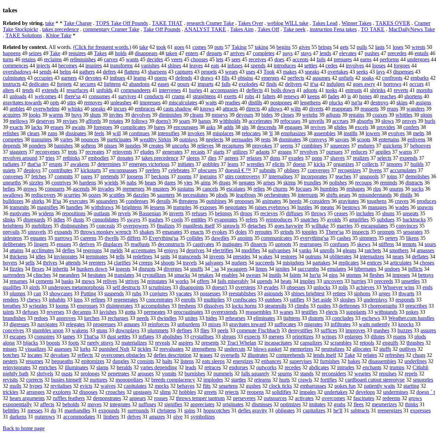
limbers (111, 417)
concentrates (159, 300)
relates (370, 355)
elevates (347, 53)
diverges (173, 269)
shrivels (45, 373)
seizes (35, 53)
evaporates (225, 219)
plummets (157, 330)
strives (132, 281)
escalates (235, 189)
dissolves (214, 306)
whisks (75, 109)
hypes (35, 386)
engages (293, 127)
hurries (358, 281)
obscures (207, 170)
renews (291, 96)
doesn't (219, 287)
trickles (10, 392)
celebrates (179, 170)
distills (255, 102)
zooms (184, 176)
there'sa (72, 96)
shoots (168, 263)
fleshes (376, 275)
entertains (389, 139)
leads (190, 367)
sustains (185, 189)
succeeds (264, 263)
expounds (108, 410)
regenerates (126, 300)
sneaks (312, 72)
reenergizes (390, 410)
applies (383, 152)
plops (426, 115)
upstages (142, 392)
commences (15, 65)
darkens (18, 417)
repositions (73, 213)
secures (88, 84)
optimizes (290, 404)
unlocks (321, 287)
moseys (220, 115)
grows (30, 189)
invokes (196, 133)
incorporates (314, 176)
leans (232, 164)
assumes (321, 78)
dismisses (262, 404)
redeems (391, 398)
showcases (60, 293)
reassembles (258, 312)
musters (161, 189)
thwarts (406, 293)
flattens (132, 72)
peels (222, 330)
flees (359, 404)
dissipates (76, 133)
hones (365, 96)
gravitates (348, 201)
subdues (385, 219)
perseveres (244, 398)
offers (203, 281)
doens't (163, 121)
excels (361, 127)
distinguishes (74, 226)
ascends (81, 189)
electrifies (223, 250)
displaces (112, 244)
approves (66, 318)
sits (245, 127)
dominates (290, 139)
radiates (11, 164)
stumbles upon (47, 330)
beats (286, 281)
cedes (331, 65)
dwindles (167, 318)
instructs (12, 84)
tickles (144, 349)
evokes (219, 232)
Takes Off (268, 29)
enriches (48, 367)
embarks (420, 78)
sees (236, 59)
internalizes (372, 256)
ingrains (208, 176)
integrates (120, 404)
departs (214, 53)
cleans (196, 115)
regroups (92, 250)
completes (263, 53)
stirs (71, 102)
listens (187, 361)
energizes (243, 361)
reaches (388, 96)
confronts (392, 78)
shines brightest (307, 293)
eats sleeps (213, 361)
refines (98, 300)
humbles (329, 189)
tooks (331, 90)
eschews (371, 318)
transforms (121, 65)
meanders (69, 275)
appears (137, 398)
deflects (254, 90)
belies (9, 189)
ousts (66, 373)
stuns (101, 330)
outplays (188, 139)
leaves (196, 65)
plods (222, 195)
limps (261, 269)
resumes (34, 361)
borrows (392, 84)
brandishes (14, 318)
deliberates (14, 244)
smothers (398, 250)
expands (63, 232)
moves (94, 404)
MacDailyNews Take (412, 29)
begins (283, 47)
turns (8, 59)
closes (287, 115)
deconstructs (171, 244)
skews (363, 244)
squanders (107, 201)
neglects (214, 139)
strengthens (204, 349)
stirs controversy (242, 176)
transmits (19, 207)
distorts (316, 318)
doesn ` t (425, 392)
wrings (329, 336)
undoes (392, 269)
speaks (98, 109)
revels (124, 213)
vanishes (150, 65)
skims (289, 182)
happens (12, 53)
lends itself (324, 355)
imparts (205, 84)
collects (370, 164)
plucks (336, 102)
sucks (418, 189)
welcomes (45, 96)
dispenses (403, 72)
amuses (132, 324)
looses (378, 65)
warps (405, 152)
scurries (72, 195)
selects (384, 158)
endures (366, 146)
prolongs (90, 373)
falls (226, 84)
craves (401, 201)
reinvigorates (17, 367)
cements (44, 281)
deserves (45, 121)
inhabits (57, 300)
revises (70, 121)
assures (428, 330)
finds (271, 84)
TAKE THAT (167, 23)
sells (30, 263)
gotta (130, 312)
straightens (204, 96)
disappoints (191, 287)
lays (380, 72)
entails (421, 53)
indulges (336, 84)
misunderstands (375, 195)
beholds (70, 404)
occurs (417, 84)
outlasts (102, 213)
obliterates (341, 256)
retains (29, 59)
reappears (342, 109)
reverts (401, 90)
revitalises (61, 386)
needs (143, 318)
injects (43, 65)
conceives (13, 330)
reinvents (122, 152)
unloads (18, 96)
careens (88, 238)
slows (387, 121)
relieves (205, 146)
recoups (363, 182)
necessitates (195, 195)
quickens (392, 146)
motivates (20, 213)
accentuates (143, 250)
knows (207, 109)
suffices (329, 330)
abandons (139, 84)
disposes (88, 392)
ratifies (297, 300)
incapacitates (278, 343)
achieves (365, 287)
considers (320, 201)
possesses (210, 293)
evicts (86, 386)
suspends (114, 293)
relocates (251, 133)
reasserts (369, 109)
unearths (12, 182)
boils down (283, 90)
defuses (30, 312)
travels (190, 263)
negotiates (236, 207)
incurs (120, 109)
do (53, 410)
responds (405, 300)
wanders (415, 109)
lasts (379, 47)
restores (289, 256)
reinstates (157, 281)
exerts (230, 96)
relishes (11, 133)
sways (133, 219)
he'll (337, 410)
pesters (10, 361)
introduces (285, 65)
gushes (253, 386)
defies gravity (252, 410)
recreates (94, 152)
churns (280, 189)
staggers (18, 152)
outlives (407, 349)
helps (65, 72)
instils (275, 275)
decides (155, 59)
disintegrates (119, 306)
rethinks (71, 158)
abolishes (172, 336)
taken (171, 53)
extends (50, 90)
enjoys (171, 250)
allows (275, 109)
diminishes (170, 115)
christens (166, 410)
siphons (362, 293)
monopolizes (129, 380)
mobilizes (42, 226)
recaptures (233, 146)
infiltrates (341, 324)
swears (253, 275)
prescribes (416, 306)
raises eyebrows (272, 207)
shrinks (377, 90)
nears (398, 256)
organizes (343, 164)
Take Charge (78, 23)
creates (156, 146)
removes (93, 102)
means (327, 207)
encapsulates (374, 226)
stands (306, 373)
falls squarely (255, 373)
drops (246, 213)
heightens (13, 226)
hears (150, 182)
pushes (372, 53)
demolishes (417, 176)
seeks (362, 72)
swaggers (237, 269)
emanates (172, 232)
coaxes (379, 115)
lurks (85, 349)
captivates (203, 244)
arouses (146, 373)
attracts (230, 109)
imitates (317, 404)
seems (286, 146)
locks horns (244, 306)
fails (321, 59)
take (49, 23)
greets (210, 392)
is (349, 96)
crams (178, 96)
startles (238, 380)
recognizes (349, 170)
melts (418, 133)
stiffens (386, 244)
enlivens (416, 139)
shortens (413, 96)
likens (412, 238)
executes (78, 201)
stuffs (385, 349)
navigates (47, 324)
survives (127, 96)
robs (249, 96)
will (116, 133)
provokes (262, 146)
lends (325, 53)
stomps (353, 275)
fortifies (328, 380)
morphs (424, 90)
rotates (116, 121)
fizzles (16, 269)
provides (386, 127)
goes (179, 47)
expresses (420, 410)
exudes (296, 158)
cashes (344, 238)
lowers (373, 133)
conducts (154, 96)
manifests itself (199, 226)
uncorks (180, 146)
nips (333, 275)
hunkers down (91, 269)
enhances (271, 361)
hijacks (30, 343)
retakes (205, 275)
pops (317, 158)
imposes (401, 275)
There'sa (334, 232)
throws (318, 213)
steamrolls (275, 306)
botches (11, 355)
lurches (91, 318)
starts (218, 152)
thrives (50, 263)
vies (188, 182)
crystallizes (154, 275)
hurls (430, 121)
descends (266, 127)
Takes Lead (324, 23)
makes (290, 72)
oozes (94, 195)
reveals (162, 343)
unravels (37, 232)
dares (170, 182)
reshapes (355, 189)
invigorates (66, 256)
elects (332, 312)
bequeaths (62, 361)
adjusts (333, 115)
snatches (309, 219)
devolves (141, 115)
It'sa (56, 201)
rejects (232, 392)
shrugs (229, 336)
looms (62, 306)
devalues (59, 355)
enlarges (354, 336)
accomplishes (155, 306)
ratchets (373, 250)
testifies (309, 312)
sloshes (347, 300)
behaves (185, 386)
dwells (112, 238)
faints (295, 275)
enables (230, 275)
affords (93, 121)
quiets (9, 170)
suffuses (147, 404)
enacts (197, 232)
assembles (324, 133)
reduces (359, 152)
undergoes (418, 59)
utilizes (240, 152)
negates (247, 182)
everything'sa (314, 238)
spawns (425, 207)
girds (34, 287)
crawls (305, 380)
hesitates (97, 275)
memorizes (301, 349)
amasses (425, 250)
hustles (304, 207)
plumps (17, 293)
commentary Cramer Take (111, 29)
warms (56, 115)
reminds (388, 182)
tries (50, 158)
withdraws (102, 207)
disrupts (147, 269)
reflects (85, 355)
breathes (12, 306)
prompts (386, 232)
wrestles (255, 164)
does (279, 59)
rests (266, 139)
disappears (146, 53)
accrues (340, 121)
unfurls (346, 78)
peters (391, 238)
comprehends (290, 355)
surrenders (14, 275)
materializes (134, 343)
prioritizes (302, 336)
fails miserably (233, 281)
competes (13, 139)
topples (309, 232)
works (182, 281)
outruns (313, 256)
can (37, 293)
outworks (266, 367)
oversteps (245, 287)
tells (120, 256)
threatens (188, 201)
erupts (55, 164)
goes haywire (288, 226)
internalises (281, 176)
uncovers (333, 281)
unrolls (327, 250)
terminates (97, 256)
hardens (87, 182)
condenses (137, 201)
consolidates (105, 219)
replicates (349, 263)
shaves (337, 158)
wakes (265, 256)
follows (139, 121)
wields (111, 182)
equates (38, 238)
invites (116, 115)
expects (252, 336)
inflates (146, 336)
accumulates (403, 170)
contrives (61, 182)
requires (77, 53)
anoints (245, 238)
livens (375, 170)
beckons (160, 176)
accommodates (79, 417)
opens (160, 78)
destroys (379, 102)
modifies (250, 250)
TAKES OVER (393, 23)
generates (172, 152)
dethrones (349, 306)
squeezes (339, 146)
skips (401, 102)
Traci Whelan (241, 343)
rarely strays (100, 343)
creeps (146, 263)
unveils (316, 121)
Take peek (294, 29)
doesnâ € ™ (238, 170)
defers (109, 72)
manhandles (77, 410)
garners (69, 78)
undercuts (234, 349)
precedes (397, 53)
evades (271, 287)
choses (427, 263)
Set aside (322, 300)
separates (413, 232)
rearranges (310, 244)
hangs (204, 121)
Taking (239, 47)
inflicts (415, 269)
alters (8, 90)
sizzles (36, 182)
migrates (313, 324)
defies (68, 250)
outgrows (45, 417)
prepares (343, 59)
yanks (305, 250)
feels (99, 133)
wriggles (38, 306)
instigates (232, 244)
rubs (136, 293)
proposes (244, 201)
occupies (43, 78)
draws (206, 78)
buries (195, 90)
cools (177, 219)
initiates (186, 164)
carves (111, 59)
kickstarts (91, 170)
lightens (112, 84)
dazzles (141, 195)
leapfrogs (246, 195)
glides (340, 127)
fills (225, 78)
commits (64, 176)
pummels (223, 373)
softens (88, 146)
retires (339, 293)
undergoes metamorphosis (76, 287)
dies (212, 158)
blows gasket (267, 349)
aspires (185, 343)
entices (374, 263)
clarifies (122, 263)
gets (344, 47)
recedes (293, 367)
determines (109, 164)
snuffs (196, 269)
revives (318, 127)
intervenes (170, 90)
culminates (14, 78)
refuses (199, 213)
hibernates (365, 269)
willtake (320, 226)
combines (311, 146)
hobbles (187, 392)
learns (139, 78)
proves (409, 121)
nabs (132, 182)
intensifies (168, 133)
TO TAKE (372, 29)
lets (219, 59)
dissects (258, 244)
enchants (372, 367)
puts (218, 47)
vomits (169, 373)
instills (350, 133)
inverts (176, 213)
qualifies (12, 287)
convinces (407, 226)
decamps (81, 312)
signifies (173, 404)
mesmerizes (384, 404)
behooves (420, 146)
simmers (368, 238)
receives (257, 59)
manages (377, 207)
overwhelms (46, 109)
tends (28, 90)
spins (189, 410)
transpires (41, 139)
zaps (52, 133)
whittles (403, 115)
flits (207, 386)
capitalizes (314, 410)
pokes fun (345, 386)
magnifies (47, 207)
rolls (343, 287)
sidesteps (12, 238)
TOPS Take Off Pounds (122, 23)
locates (34, 355)
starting (411, 386)
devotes (93, 78)
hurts (284, 380)
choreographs (382, 306)
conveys (318, 139)
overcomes (333, 398)
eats (215, 65)
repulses (387, 373)
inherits (60, 269)
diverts (316, 109)
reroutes (263, 232)
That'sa (91, 336)
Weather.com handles (411, 318)
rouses (161, 398)
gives (304, 47)
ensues (64, 244)
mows (88, 281)
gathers (87, 72)
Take (55, 53)
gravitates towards (22, 102)
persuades (242, 139)
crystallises (202, 336)
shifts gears (338, 195)
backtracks (414, 219)
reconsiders (334, 373)
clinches (42, 275)
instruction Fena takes (333, 29)
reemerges (133, 189)
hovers (10, 263)
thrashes (415, 343)
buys (76, 115)
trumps (397, 367)
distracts (414, 182)
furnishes (330, 361)
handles (74, 207)
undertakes (335, 392)
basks (67, 281)
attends (73, 263)
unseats (410, 213)
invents (217, 256)
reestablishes (242, 293)
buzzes (405, 330)
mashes (381, 330)
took (161, 47)
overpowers (136, 226)
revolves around (20, 158)
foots (73, 343)
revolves (309, 152)
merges (276, 336)
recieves (269, 213)
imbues (117, 78)
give (177, 417)
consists (145, 361)
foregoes (103, 127)
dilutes (378, 336)
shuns (388, 213)
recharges (118, 318)
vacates (184, 293)
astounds (273, 293)
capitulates (135, 386)
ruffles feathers (69, 398)
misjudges (293, 263)
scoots (363, 139)
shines (174, 65)
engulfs (390, 343)
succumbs (308, 269)
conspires (44, 336)
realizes (361, 158)
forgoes (402, 65)
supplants (356, 312)
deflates (420, 256)
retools (367, 343)
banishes (63, 146)
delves (134, 417)
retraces (212, 367)
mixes (214, 324)
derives (87, 244)
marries (345, 226)
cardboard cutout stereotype (375, 380)
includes (365, 213)
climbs (302, 306)
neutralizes (332, 349)
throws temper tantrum (200, 398)
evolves (396, 133)
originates (233, 404)
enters (192, 53)
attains (16, 250)
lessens (157, 207)
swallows (13, 195)
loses (398, 47)
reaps (392, 109)
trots (72, 152)
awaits (78, 127)
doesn (299, 164)
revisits (10, 380)
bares (159, 127)
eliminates (264, 318)
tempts (409, 244)
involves (355, 65)
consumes (99, 96)
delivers (293, 84)
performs (389, 59)
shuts (95, 115)
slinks (9, 219)
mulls (15, 386)
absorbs (365, 121)
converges (319, 170)
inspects (360, 232)
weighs (310, 115)
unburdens (188, 324)
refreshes (394, 355)
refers (252, 219)
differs (134, 238)
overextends (224, 312)
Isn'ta (315, 275)
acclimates (43, 250)
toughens (377, 201)
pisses (110, 146)
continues (139, 133)
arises (269, 182)
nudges (239, 263)
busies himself (66, 380)
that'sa (34, 164)
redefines (142, 256)
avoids (334, 219)
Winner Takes (356, 23)
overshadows (17, 72)
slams (102, 367)
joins (392, 176)
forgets (64, 84)
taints (8, 312)
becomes (67, 65)
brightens (132, 207)
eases (163, 84)
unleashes (120, 102)
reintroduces (279, 219)
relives (110, 281)
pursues (334, 152)
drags (224, 182)
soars (184, 121)
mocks (162, 386)
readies (232, 102)
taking (261, 47)
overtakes (338, 72)
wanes (286, 312)
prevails (11, 232)
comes (199, 47)
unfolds (104, 90)
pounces (90, 139)
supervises (300, 361)
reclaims (53, 59)
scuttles (117, 195)
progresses (104, 324)
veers (176, 59)
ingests (123, 269)
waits (211, 102)
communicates (276, 238)
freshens (187, 306)
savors (342, 139)
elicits (278, 164)
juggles (133, 146)
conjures (159, 293)
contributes (60, 170)
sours (430, 244)
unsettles (410, 281)
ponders (37, 146)
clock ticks (280, 386)
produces (426, 201)
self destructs (126, 287)
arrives (237, 53)
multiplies (214, 300)
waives (108, 386)
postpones (281, 102)
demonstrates (107, 398)
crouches (115, 392)
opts (54, 102)
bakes (354, 361)
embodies (98, 158)
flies (204, 330)
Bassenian (150, 213)
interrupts (308, 195)
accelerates (260, 121)
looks (34, 115)
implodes (213, 380)
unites (191, 318)
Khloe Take (58, 35)
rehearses (235, 318)
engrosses (87, 306)
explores (62, 392)
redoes (41, 318)
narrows (63, 238)
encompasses (123, 170)
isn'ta (356, 102)
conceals (105, 226)
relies (259, 189)
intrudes (345, 367)
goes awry (364, 84)
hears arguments (27, 398)
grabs (339, 404)
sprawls (231, 226)
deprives (195, 250)
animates (271, 201)
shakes (147, 232)
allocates (362, 349)
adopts (310, 90)
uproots (283, 244)
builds (417, 164)
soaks (368, 78)
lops (78, 300)
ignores (394, 164)
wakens (80, 330)
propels (209, 72)
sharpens (157, 72)
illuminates (76, 367)
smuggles (423, 380)
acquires (12, 115)
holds (121, 53)
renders (11, 300)
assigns (423, 102)
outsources (275, 398)
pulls (362, 47)
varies (66, 139)
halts (167, 361)
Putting (88, 293)
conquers (54, 189)
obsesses (296, 287)
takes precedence (60, 29)
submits (267, 170)
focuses (304, 189)
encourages (186, 127)
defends (183, 78)
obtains (245, 78)
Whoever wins (398, 287)
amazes (157, 417)
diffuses (294, 213)
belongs (223, 213)
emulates (336, 269)
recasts (198, 152)
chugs (419, 355)
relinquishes (83, 59)
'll (271, 133)
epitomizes (92, 361)
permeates (154, 312)
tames (69, 336)
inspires (93, 65)
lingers (41, 244)
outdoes (273, 300)
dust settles (118, 336)
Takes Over (250, 23)
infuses (234, 65)
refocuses (290, 121)
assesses (63, 349)
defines (184, 330)
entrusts (353, 90)
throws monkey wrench (105, 232)
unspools (369, 176)
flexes (38, 269)
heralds (124, 367)
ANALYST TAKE (205, 29)
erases (56, 127)
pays (288, 53)
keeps (313, 96)
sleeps (193, 158)
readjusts (140, 244)
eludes (147, 152)
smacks (182, 275)
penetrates (118, 373)
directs (253, 109)
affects (47, 404)
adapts (263, 152)
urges (384, 293)
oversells (230, 355)
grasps (285, 152)
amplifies (359, 219)
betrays (426, 275)
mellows (19, 121)
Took (269, 72)
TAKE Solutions (23, 35)
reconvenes (47, 152)
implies (307, 281)
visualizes (35, 349)
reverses (55, 312)
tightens (291, 318)
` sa (215, 269)
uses (250, 72)
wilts (295, 109)
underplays (375, 300)
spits (165, 256)
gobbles (210, 164)
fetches (38, 176)
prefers (152, 170)
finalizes (166, 226)
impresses (150, 102)
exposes (208, 207)
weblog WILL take (287, 23)
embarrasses (313, 386)
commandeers (136, 90)
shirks (38, 201)
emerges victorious (149, 164)
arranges (35, 392)
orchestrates (276, 195)
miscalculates (183, 102)
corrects (34, 380)
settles (310, 65)
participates (119, 139)
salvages (214, 263)
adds (229, 127)
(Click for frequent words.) (102, 47)
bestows (351, 207)
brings (325, 47)
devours (244, 115)
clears (33, 133)
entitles (198, 219)
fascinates (363, 398)
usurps (396, 189)
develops (365, 392)
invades (106, 189)
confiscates (245, 300)
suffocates (285, 324)
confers (411, 127)
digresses (19, 324)
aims (206, 182)
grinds (287, 232)
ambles (17, 109)
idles (41, 256)
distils (406, 195)
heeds (295, 201)
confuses (339, 244)
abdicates (319, 367)
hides (211, 318)
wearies (362, 373)
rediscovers (43, 195)
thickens (18, 256)
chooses (199, 59)
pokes (412, 312)
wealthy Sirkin (155, 139)
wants (132, 59)
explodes (248, 84)
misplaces (223, 133)
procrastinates (188, 312)
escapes (18, 336)
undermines (395, 392)
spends (258, 65)
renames (18, 281)
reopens (255, 392)
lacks (36, 127)
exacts (16, 127)
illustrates (258, 355)
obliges (291, 170)
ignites (282, 269)
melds (116, 250)
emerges (270, 78)
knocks (406, 324)
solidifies (281, 392)
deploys (32, 170)
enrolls (188, 300)
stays (306, 53)
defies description (172, 355)
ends (427, 287)
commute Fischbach (258, 330)
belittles (11, 410)
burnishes (195, 373)
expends (408, 158)
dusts (78, 219)
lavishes (108, 312)
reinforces (158, 324)
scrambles (341, 343)
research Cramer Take (210, 23)
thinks (411, 404)
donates (125, 158)
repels (411, 373)
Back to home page (24, 428)
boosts (53, 343)
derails (163, 201)
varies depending (158, 367)
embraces (145, 109)
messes (35, 410)
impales (307, 392)
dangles (120, 361)
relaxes (254, 158)
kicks (319, 164)
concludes (343, 318)
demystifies (300, 330)
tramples (182, 207)
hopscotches (216, 410)
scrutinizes (160, 287)
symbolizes (203, 417)
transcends (189, 256)
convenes (13, 176)
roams (399, 336)
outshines (216, 201)
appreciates (202, 404)
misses (10, 349)
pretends (109, 176)
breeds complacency (173, 380)
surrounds (138, 410)
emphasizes (293, 133)
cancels (210, 189)
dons (275, 158)
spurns (285, 373)
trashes (156, 219)
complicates (133, 127)
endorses (238, 367)
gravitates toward (247, 324)
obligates (285, 410)
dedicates (39, 84)
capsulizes (311, 343)
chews (33, 300)
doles (241, 232)
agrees (231, 158)
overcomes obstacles (123, 355)
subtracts (360, 410)
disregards (34, 219)
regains (356, 115)
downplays (127, 330)
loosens (135, 176)
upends (264, 281)
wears (231, 72)
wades (402, 207)
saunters (166, 195)
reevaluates (171, 349)
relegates (75, 324)
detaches (257, 226)
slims (165, 392)
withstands (386, 312)
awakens (79, 164)
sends (45, 72)
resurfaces (77, 90)
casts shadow (177, 109)
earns (365, 59)
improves (355, 330)
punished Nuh (114, 349)
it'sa (314, 84)
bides (267, 115)
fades (333, 96)
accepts (300, 59)
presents (210, 343)
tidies (59, 219)
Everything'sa (163, 238)
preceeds (383, 281)
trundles (312, 182)
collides (195, 238)
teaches (343, 176)
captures (184, 72)
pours (183, 84)
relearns (262, 380)
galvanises (279, 250)
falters (268, 96)
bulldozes (13, 201)
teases (206, 355)
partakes (321, 263)
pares (86, 176)
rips (377, 189)
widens (46, 213)
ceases (341, 213)
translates (124, 275)
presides (241, 256)
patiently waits (379, 386)
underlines (415, 361)
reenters (97, 263)
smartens (228, 386)
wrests (418, 47)
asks (210, 127)
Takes (100, 53)
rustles (324, 306)
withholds (229, 121)
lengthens (310, 102)
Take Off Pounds (161, 29)
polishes (338, 182)
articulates (401, 263)
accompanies (224, 90)
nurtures (98, 380)
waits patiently (374, 324)
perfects (295, 78)
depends (12, 146)
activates (304, 398)
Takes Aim (241, 29)
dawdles (220, 238)
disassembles (382, 361)
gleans (349, 250)
